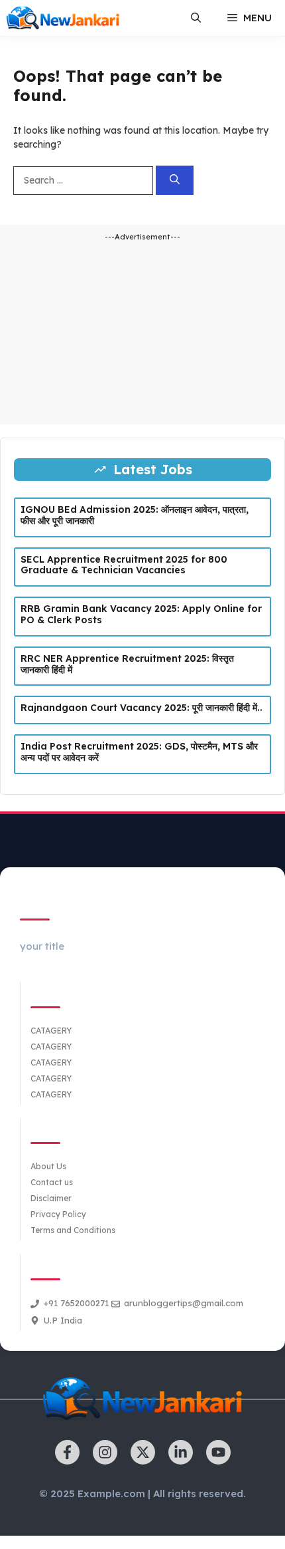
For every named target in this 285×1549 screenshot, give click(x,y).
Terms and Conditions (72, 1230)
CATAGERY (51, 1031)
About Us (48, 1166)
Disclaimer (51, 1198)
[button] (196, 18)
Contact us (51, 1182)
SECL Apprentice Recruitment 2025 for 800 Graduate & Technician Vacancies (124, 565)
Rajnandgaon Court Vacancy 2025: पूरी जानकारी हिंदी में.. (141, 708)
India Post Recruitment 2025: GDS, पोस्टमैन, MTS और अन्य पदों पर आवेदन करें (139, 752)
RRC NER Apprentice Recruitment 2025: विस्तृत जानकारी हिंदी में (127, 664)
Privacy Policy (58, 1214)
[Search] (175, 181)
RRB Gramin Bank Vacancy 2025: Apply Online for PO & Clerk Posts (141, 614)
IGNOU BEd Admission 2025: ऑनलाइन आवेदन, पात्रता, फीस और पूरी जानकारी (135, 515)
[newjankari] (63, 18)
